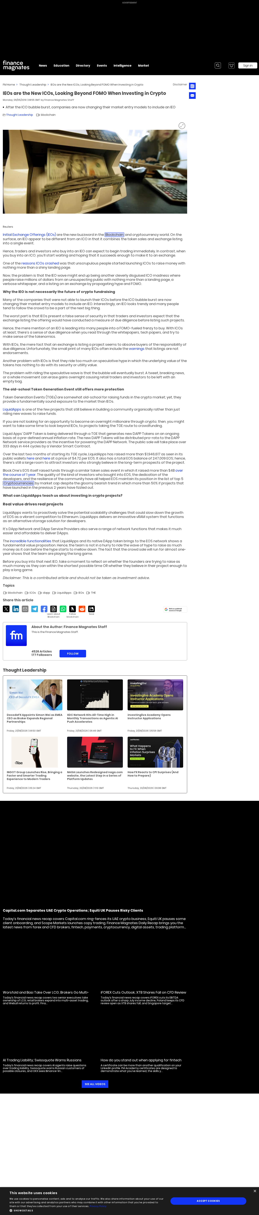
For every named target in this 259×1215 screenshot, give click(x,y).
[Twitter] (6, 609)
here (30, 458)
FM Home (9, 85)
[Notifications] (231, 65)
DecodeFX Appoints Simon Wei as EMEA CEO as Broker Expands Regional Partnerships (34, 718)
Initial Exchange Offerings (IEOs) (29, 234)
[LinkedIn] (15, 609)
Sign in (248, 65)
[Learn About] (53, 612)
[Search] (218, 65)
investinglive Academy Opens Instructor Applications (149, 716)
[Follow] (72, 612)
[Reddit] (82, 609)
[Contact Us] (192, 95)
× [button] (254, 1191)
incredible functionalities (30, 541)
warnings (136, 348)
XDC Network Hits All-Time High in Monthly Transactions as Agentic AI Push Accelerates (92, 718)
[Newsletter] (192, 86)
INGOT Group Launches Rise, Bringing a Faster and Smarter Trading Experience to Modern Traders (34, 775)
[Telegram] (34, 609)
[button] (86, 1210)
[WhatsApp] (63, 609)
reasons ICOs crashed (40, 263)
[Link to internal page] (16, 635)
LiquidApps (12, 409)
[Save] (91, 610)
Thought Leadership (32, 85)
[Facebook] (44, 609)
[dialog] (129, 1201)
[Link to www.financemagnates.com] (34, 694)
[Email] (25, 609)
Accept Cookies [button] (208, 1200)
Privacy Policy (98, 1206)
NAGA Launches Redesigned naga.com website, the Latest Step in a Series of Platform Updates (95, 775)
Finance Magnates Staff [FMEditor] (59, 100)
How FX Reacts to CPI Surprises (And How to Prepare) (153, 773)
